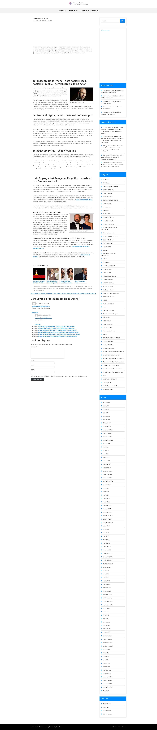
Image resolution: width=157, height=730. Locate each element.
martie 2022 (106, 584)
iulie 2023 (106, 529)
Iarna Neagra (106, 262)
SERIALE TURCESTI (108, 345)
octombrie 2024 (107, 478)
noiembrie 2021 (107, 598)
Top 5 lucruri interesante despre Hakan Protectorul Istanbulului (56, 328)
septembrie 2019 (108, 687)
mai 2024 (105, 495)
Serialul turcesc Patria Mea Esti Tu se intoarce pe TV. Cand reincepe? (57, 330)
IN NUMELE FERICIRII (109, 266)
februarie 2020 (107, 670)
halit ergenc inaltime (42, 288)
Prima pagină (62, 11)
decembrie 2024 (107, 471)
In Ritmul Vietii (107, 269)
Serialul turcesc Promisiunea (111, 365)
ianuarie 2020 (107, 673)
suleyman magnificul (83, 288)
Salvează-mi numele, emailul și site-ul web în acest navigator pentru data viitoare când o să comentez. (59, 376)
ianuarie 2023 (107, 550)
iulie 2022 (106, 570)
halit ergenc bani (43, 286)
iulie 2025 (106, 447)
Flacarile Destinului (108, 240)
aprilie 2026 (106, 416)
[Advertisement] (63, 34)
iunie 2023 (106, 533)
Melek (105, 300)
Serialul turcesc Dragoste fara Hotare (113, 351)
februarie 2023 (107, 546)
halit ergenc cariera (66, 286)
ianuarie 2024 (107, 509)
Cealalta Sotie (107, 207)
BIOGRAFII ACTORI (47, 20)
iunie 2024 (106, 491)
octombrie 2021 (107, 601)
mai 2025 (105, 454)
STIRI (104, 375)
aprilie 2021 (106, 622)
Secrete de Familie (108, 341)
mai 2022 (105, 577)
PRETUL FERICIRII (108, 327)
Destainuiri (106, 210)
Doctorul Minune (107, 214)
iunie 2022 (106, 574)
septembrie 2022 (108, 564)
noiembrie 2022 (107, 557)
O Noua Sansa (107, 321)
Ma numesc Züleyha (108, 297)
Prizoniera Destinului (109, 331)
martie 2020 (106, 666)
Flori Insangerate (108, 243)
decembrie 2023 (107, 512)
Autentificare (106, 704)
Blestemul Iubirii (107, 193)
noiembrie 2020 (107, 639)
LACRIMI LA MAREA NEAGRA (111, 293)
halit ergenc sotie (71, 288)
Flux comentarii (107, 710)
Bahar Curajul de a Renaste (110, 186)
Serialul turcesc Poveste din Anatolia (113, 362)
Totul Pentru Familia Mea (110, 379)
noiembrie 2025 (107, 433)
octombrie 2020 (107, 642)
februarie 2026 (107, 423)
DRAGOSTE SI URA (108, 221)
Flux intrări (106, 707)
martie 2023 (106, 543)
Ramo (105, 334)
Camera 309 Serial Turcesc (110, 200)
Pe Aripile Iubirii (107, 324)
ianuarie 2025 (107, 467)
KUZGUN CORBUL (108, 286)
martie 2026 (106, 419)
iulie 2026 (106, 406)
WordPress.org (107, 714)
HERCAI (105, 259)
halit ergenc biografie (54, 286)
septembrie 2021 (108, 605)
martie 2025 (106, 461)
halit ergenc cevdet (78, 286)
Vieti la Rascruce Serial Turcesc (111, 386)
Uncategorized (107, 382)
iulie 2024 (106, 488)
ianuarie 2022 (107, 591)
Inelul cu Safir (107, 273)
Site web (33, 370)
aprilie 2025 (106, 457)
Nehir (104, 307)
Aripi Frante (106, 183)
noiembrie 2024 (107, 474)
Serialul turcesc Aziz (108, 348)
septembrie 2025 (108, 440)
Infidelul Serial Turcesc (109, 276)
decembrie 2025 (107, 430)
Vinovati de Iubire (108, 389)
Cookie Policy (73, 11)
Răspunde (35, 312)
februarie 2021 (107, 629)
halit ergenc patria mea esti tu (57, 288)
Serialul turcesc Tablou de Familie (112, 369)
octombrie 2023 (107, 519)
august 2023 (106, 526)
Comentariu (34, 347)
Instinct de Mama (108, 279)
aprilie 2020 (106, 663)
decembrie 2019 (107, 677)
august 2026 (106, 402)
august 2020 (106, 649)
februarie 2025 (107, 464)
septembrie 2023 (108, 522)
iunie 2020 (106, 656)
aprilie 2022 (106, 581)
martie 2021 (106, 625)
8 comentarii (37, 20)
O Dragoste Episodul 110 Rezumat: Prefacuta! (110, 150)
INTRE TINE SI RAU (108, 283)
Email (33, 365)
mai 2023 (105, 536)
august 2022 (106, 567)
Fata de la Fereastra (108, 224)
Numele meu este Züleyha (110, 314)
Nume (33, 360)
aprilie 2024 (106, 498)
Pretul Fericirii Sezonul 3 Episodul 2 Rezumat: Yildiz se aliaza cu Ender (50, 294)
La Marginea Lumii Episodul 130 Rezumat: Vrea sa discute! (111, 131)
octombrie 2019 (107, 684)
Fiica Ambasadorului (108, 233)
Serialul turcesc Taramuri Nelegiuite (113, 372)
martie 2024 (106, 502)
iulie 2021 (106, 612)
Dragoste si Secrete (108, 217)
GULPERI (105, 250)
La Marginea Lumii (108, 290)
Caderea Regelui (107, 197)
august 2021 (106, 608)
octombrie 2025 (107, 437)
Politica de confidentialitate (89, 11)
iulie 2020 (106, 653)
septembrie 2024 (108, 481)
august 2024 (106, 485)
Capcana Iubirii (107, 203)
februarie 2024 (107, 505)
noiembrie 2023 (107, 516)
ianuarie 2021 (107, 632)
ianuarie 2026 (107, 426)
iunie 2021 (106, 615)
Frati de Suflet (107, 247)
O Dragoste (106, 317)
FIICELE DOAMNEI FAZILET (110, 236)
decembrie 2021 (107, 594)
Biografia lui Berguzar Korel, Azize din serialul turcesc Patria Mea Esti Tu (58, 332)
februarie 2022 (107, 588)
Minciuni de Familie (108, 303)
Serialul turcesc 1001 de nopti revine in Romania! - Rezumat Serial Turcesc (59, 334)
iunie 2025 (106, 450)
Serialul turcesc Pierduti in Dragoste (113, 358)
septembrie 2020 (108, 646)
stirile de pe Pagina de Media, (84, 199)
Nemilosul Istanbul (108, 310)
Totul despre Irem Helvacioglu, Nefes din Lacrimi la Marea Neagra (56, 326)
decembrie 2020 (107, 636)
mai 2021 (105, 618)
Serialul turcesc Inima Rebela (111, 355)
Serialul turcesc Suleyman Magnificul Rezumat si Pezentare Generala (57, 336)
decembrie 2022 (107, 553)
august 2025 (106, 443)
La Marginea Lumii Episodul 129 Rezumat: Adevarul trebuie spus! (112, 140)
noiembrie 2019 (107, 680)
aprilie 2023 (106, 540)
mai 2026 (105, 413)
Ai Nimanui (106, 179)
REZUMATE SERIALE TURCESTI (111, 338)
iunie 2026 (106, 409)
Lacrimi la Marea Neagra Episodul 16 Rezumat (83, 294)
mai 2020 (105, 660)
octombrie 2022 (107, 560)
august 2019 (106, 691)
